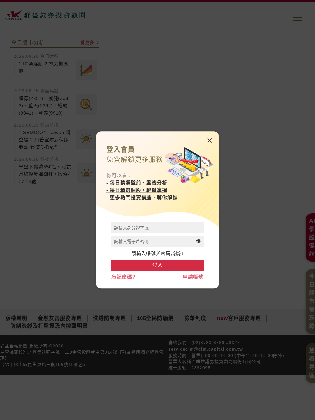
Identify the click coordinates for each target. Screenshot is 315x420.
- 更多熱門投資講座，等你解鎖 (142, 197)
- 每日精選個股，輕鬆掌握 (136, 190)
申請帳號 (193, 277)
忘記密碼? (123, 277)
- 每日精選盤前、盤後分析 (136, 182)
